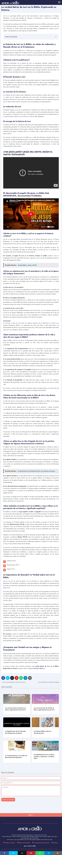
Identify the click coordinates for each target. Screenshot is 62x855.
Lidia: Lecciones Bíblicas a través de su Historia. (14, 682)
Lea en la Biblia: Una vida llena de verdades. (48, 682)
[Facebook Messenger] (8, 678)
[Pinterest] (16, 678)
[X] (12, 678)
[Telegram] (25, 678)
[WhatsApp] (21, 678)
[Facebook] (3, 678)
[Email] (30, 678)
